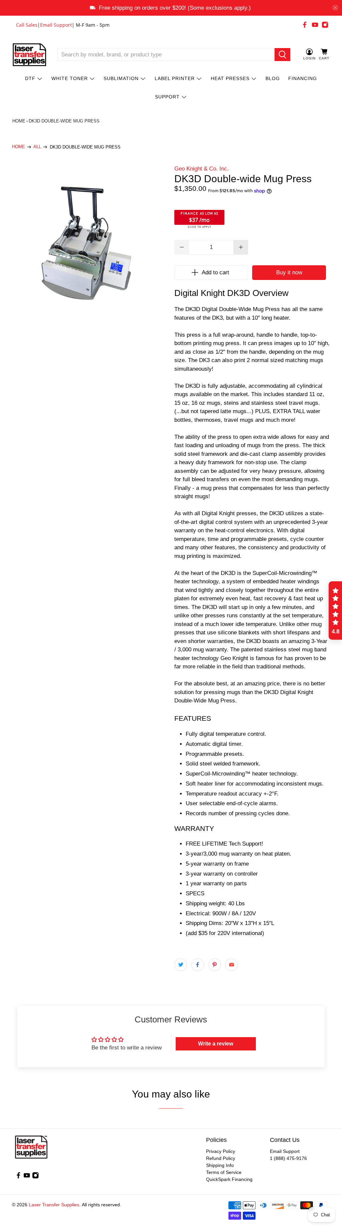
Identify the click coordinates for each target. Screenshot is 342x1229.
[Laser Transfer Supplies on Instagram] (325, 24)
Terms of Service (223, 1172)
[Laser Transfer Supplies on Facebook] (304, 24)
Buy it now (289, 272)
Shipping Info (220, 1165)
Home (18, 120)
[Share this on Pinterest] (214, 964)
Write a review (215, 1043)
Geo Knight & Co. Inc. (201, 169)
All (37, 147)
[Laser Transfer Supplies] (29, 54)
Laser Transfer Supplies (54, 1204)
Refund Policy (220, 1158)
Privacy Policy (220, 1151)
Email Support (56, 25)
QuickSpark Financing (229, 1179)
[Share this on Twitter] (180, 964)
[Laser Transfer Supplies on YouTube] (315, 24)
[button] (335, 610)
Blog (273, 78)
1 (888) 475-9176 (288, 1158)
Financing (302, 78)
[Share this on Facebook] (197, 964)
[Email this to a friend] (231, 964)
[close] (335, 7)
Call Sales (26, 25)
